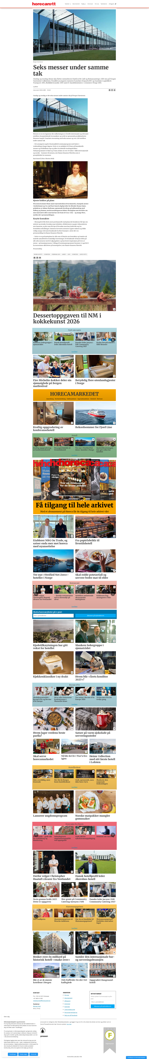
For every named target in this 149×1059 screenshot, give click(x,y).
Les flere (74, 352)
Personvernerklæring (70, 1012)
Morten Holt (37, 1006)
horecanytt (38, 254)
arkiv (64, 254)
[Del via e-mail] (114, 90)
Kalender (67, 1007)
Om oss (97, 4)
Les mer (69, 1024)
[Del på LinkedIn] (112, 90)
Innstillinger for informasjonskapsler (136, 1057)
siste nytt (83, 254)
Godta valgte (23, 1054)
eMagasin (111, 4)
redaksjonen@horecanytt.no (41, 1001)
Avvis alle (33, 1054)
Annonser (90, 4)
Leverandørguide (69, 1009)
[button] (36, 340)
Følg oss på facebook (70, 1015)
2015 (69, 254)
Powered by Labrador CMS (74, 1056)
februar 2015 (56, 254)
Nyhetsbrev (104, 4)
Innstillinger (13, 1054)
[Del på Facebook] (109, 90)
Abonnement (76, 4)
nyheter (47, 254)
